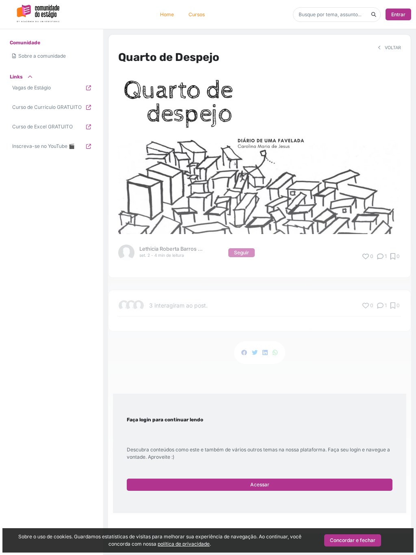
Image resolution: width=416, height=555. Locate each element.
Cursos (196, 14)
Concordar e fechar (352, 540)
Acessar (259, 484)
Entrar (398, 14)
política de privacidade (184, 544)
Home (167, 14)
